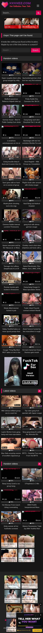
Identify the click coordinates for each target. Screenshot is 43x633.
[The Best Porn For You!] (17, 5)
